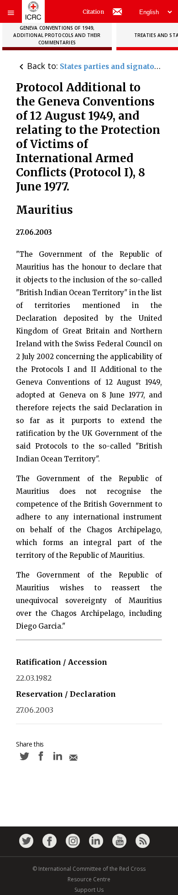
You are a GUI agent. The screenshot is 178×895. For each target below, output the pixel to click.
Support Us (89, 890)
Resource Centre (89, 879)
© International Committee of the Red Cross (89, 869)
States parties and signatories (114, 66)
